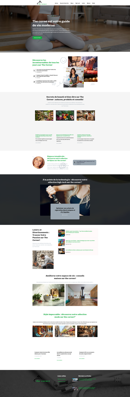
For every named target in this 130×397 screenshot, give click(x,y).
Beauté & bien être (64, 3)
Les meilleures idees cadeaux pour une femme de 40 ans (79, 250)
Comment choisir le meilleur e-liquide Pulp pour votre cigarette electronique (47, 76)
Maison (88, 3)
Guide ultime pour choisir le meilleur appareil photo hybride (65, 210)
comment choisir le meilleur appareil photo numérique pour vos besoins (87, 388)
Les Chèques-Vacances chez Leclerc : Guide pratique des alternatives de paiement (46, 81)
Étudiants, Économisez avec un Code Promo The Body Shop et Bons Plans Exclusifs (44, 136)
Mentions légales (62, 379)
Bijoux (72, 3)
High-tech (77, 3)
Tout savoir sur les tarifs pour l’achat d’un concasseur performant (46, 70)
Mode (93, 3)
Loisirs (83, 3)
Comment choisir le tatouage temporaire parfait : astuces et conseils (84, 136)
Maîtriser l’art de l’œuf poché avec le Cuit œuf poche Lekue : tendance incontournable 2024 (56, 303)
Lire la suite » (38, 142)
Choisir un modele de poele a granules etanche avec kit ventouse (88, 303)
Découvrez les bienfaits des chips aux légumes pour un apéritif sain (65, 135)
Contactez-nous (61, 381)
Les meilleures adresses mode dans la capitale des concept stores (64, 354)
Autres (56, 3)
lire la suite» (37, 358)
